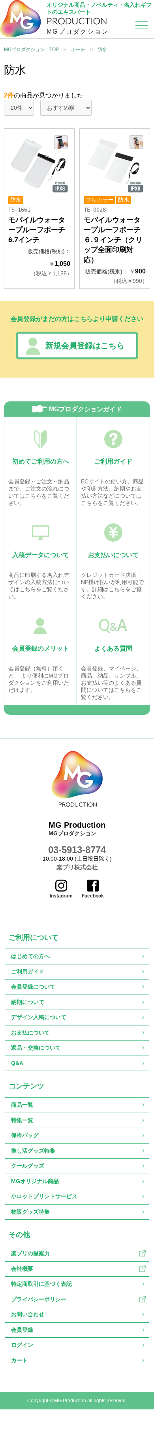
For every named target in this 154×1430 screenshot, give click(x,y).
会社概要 (22, 1269)
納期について (27, 1002)
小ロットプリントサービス (44, 1196)
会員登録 (22, 1330)
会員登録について (33, 986)
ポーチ (78, 49)
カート (19, 1360)
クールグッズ (27, 1166)
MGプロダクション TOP (31, 49)
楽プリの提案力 (30, 1253)
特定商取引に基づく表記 (41, 1284)
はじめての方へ (30, 956)
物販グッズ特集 (30, 1212)
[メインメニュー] (142, 26)
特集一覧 (22, 1120)
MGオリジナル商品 (35, 1181)
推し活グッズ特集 (33, 1150)
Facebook (93, 896)
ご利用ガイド (27, 971)
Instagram (61, 896)
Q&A (17, 1063)
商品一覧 (22, 1105)
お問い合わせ (27, 1314)
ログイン (22, 1345)
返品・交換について (36, 1047)
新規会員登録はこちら (84, 345)
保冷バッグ (25, 1135)
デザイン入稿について (38, 1017)
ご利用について (33, 937)
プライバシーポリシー (38, 1299)
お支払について (30, 1032)
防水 (102, 49)
